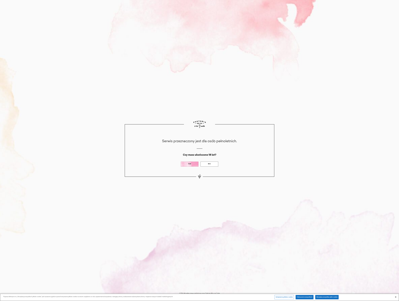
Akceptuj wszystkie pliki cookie (326, 297)
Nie (209, 164)
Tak (189, 164)
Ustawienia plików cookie (284, 297)
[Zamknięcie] (395, 297)
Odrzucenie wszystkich (304, 297)
